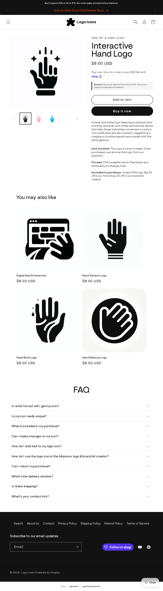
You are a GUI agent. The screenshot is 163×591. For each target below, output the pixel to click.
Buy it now (122, 111)
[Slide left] (14, 118)
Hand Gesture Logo (94, 357)
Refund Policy (113, 523)
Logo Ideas (74, 586)
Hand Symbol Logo (94, 275)
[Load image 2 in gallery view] (39, 118)
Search (18, 523)
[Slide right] (77, 118)
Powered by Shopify (47, 572)
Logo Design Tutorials (91, 586)
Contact (48, 523)
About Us (33, 523)
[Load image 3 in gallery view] (52, 118)
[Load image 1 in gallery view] (25, 118)
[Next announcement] (155, 10)
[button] (8, 22)
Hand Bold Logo (26, 357)
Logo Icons (28, 572)
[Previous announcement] (7, 10)
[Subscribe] (77, 546)
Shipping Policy (91, 523)
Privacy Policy (67, 523)
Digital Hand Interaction (31, 275)
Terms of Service (137, 523)
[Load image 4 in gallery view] (66, 118)
